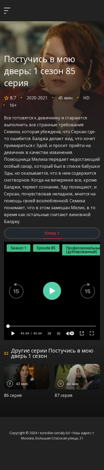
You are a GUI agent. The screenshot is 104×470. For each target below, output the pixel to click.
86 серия (13, 395)
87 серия (63, 395)
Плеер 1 (52, 233)
